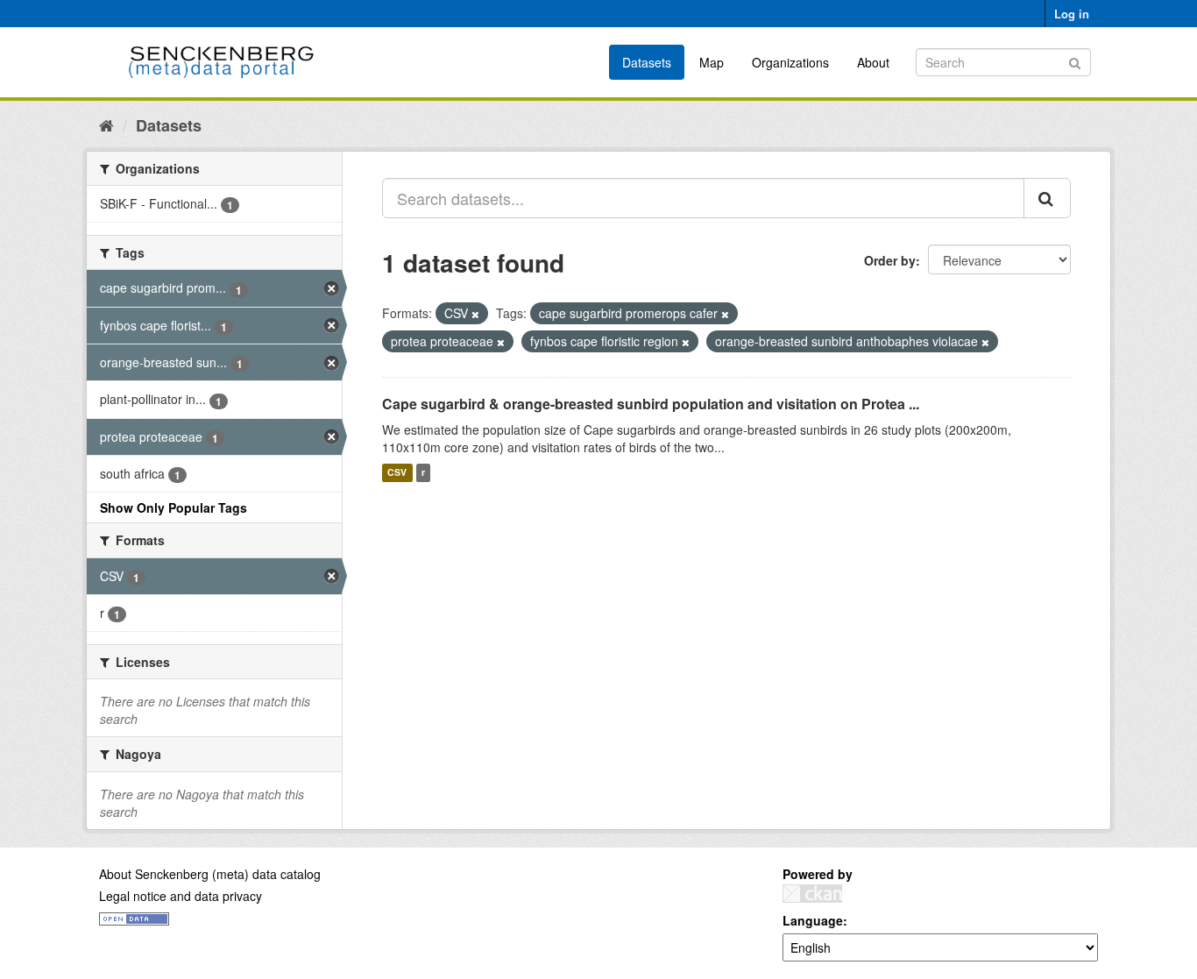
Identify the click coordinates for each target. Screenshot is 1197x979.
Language (813, 920)
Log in (1071, 13)
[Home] (106, 124)
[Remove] (475, 314)
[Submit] (1074, 60)
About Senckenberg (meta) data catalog (210, 874)
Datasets (646, 62)
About (873, 62)
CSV (397, 472)
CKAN (812, 893)
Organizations (790, 62)
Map (711, 62)
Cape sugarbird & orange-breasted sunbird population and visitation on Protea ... (650, 404)
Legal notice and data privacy (180, 896)
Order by (890, 260)
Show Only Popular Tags (173, 507)
